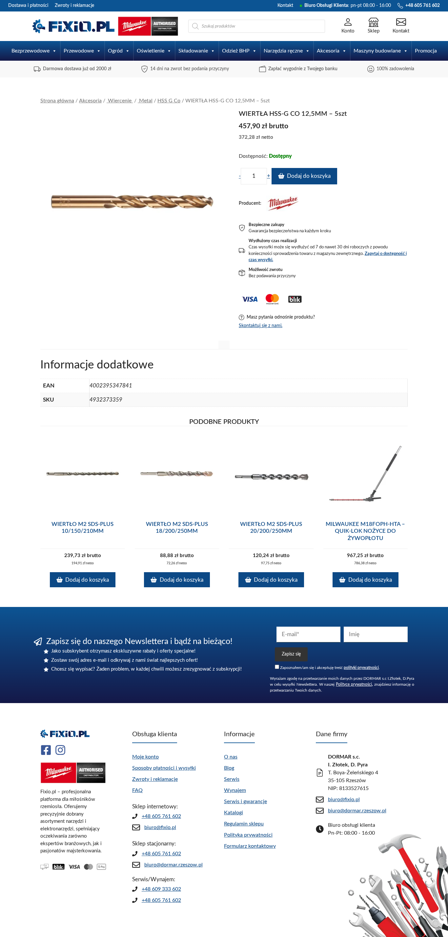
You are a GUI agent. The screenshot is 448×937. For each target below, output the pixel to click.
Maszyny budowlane (377, 50)
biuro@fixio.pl (160, 827)
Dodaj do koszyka (309, 176)
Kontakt (285, 5)
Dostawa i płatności (28, 5)
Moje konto (145, 757)
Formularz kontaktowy (250, 846)
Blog (229, 768)
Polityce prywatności (354, 684)
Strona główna (57, 100)
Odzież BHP (236, 50)
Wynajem (235, 790)
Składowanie (193, 50)
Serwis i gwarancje (245, 801)
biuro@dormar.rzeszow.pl (173, 864)
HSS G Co (168, 100)
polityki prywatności (361, 668)
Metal (145, 100)
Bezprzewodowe (30, 50)
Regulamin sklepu (244, 823)
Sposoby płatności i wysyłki (164, 768)
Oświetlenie (150, 50)
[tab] (224, 345)
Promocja (426, 50)
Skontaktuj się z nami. (260, 325)
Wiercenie (120, 100)
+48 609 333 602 (161, 889)
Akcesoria (328, 50)
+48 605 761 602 (161, 816)
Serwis (231, 779)
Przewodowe (79, 50)
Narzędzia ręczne (283, 50)
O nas (230, 757)
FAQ (137, 790)
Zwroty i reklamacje (74, 5)
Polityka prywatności (248, 835)
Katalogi (233, 812)
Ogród (115, 50)
